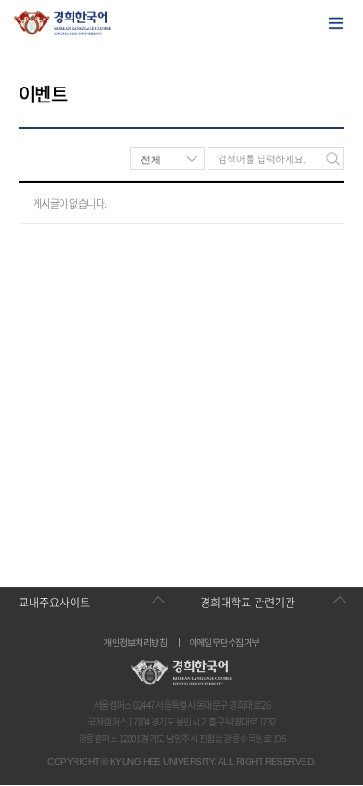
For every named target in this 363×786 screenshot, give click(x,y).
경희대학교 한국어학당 (63, 23)
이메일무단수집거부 (224, 642)
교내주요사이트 (54, 602)
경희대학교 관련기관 (247, 602)
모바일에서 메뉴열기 (336, 23)
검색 (332, 158)
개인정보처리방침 (135, 642)
